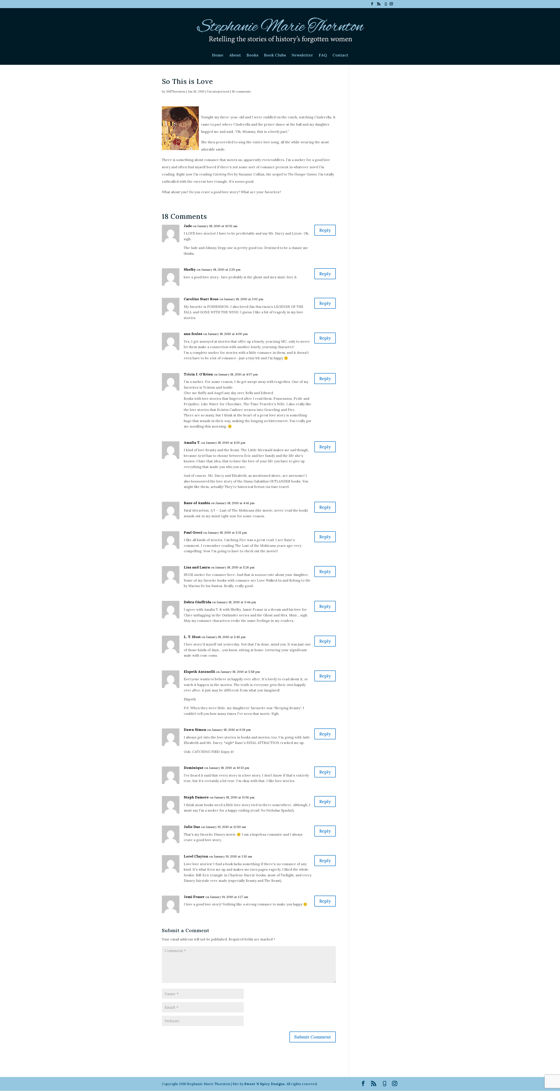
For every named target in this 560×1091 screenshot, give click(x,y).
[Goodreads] (385, 5)
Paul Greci (193, 532)
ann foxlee (193, 334)
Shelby (190, 269)
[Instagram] (391, 5)
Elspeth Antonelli (199, 671)
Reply (325, 230)
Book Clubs (275, 56)
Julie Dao (192, 826)
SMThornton (175, 91)
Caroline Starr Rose (201, 299)
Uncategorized (218, 91)
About (235, 56)
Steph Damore (196, 797)
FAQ (323, 56)
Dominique (193, 767)
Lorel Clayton (196, 856)
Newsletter (302, 56)
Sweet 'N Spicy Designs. (264, 1084)
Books (252, 56)
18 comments (241, 91)
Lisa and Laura (197, 567)
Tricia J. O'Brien (198, 374)
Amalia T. (192, 442)
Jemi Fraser (194, 897)
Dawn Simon (195, 729)
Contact (340, 56)
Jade (188, 226)
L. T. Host (192, 637)
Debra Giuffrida (197, 602)
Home (217, 56)
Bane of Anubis (197, 503)
